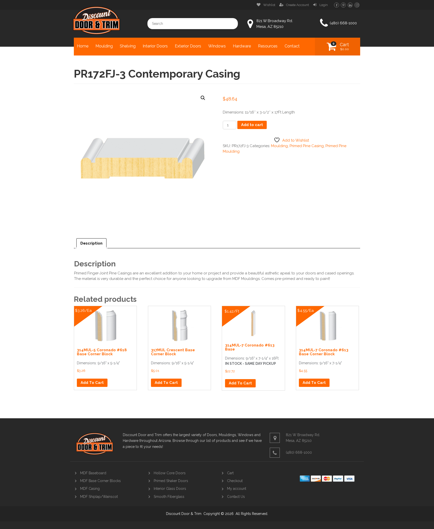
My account (236, 489)
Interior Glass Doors (170, 489)
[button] (202, 97)
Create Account (297, 5)
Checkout (235, 481)
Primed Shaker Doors (171, 481)
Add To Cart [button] (92, 382)
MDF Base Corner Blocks (100, 481)
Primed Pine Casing (307, 146)
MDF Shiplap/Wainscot (99, 497)
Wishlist (269, 5)
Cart (344, 46)
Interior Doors (155, 46)
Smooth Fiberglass (169, 497)
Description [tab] (91, 243)
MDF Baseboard (93, 473)
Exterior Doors (188, 46)
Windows (217, 46)
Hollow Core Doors (170, 473)
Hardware (242, 46)
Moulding (104, 46)
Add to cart (252, 125)
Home (82, 46)
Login (323, 5)
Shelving (128, 46)
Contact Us (236, 497)
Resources (268, 46)
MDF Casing (90, 489)
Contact (292, 46)
